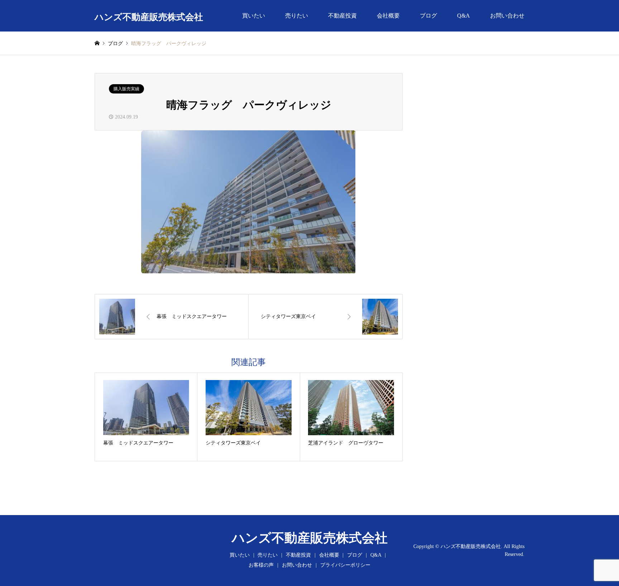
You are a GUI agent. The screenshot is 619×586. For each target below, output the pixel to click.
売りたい (296, 16)
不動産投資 (342, 16)
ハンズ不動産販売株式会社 (310, 538)
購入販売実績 (126, 88)
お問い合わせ (507, 16)
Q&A (463, 16)
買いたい (253, 16)
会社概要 (388, 16)
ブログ (428, 16)
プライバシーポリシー (345, 565)
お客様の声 (261, 565)
